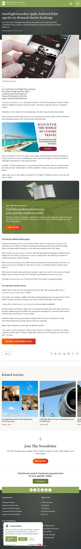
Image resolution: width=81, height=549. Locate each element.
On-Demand (45, 505)
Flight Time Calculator (48, 534)
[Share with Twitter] (55, 354)
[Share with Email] (77, 354)
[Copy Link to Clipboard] (73, 354)
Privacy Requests (27, 546)
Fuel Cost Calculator (47, 537)
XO (62, 244)
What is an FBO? (46, 531)
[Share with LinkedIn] (60, 354)
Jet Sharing (45, 508)
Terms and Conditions (39, 546)
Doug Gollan (7, 30)
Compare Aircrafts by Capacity (12, 511)
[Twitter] (31, 490)
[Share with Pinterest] (68, 354)
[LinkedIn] (46, 490)
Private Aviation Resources (50, 528)
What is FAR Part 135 (47, 525)
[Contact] (49, 490)
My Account (71, 3)
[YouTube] (38, 490)
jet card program (27, 304)
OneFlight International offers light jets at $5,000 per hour (17, 420)
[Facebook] (34, 490)
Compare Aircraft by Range (11, 508)
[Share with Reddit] (64, 354)
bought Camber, (19, 253)
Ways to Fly (45, 497)
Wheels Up (22, 244)
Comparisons (7, 497)
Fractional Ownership (48, 511)
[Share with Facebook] (51, 354)
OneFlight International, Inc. (12, 102)
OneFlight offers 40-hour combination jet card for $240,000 (57, 420)
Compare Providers (8, 502)
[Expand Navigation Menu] (77, 3)
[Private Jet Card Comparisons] (34, 3)
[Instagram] (42, 490)
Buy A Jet (44, 514)
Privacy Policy (17, 546)
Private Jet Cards (47, 502)
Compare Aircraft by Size (10, 505)
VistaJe (54, 244)
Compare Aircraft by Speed (11, 514)
